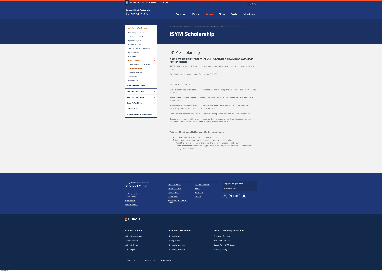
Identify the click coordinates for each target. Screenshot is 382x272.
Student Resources (174, 184)
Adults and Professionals (136, 97)
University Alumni (176, 236)
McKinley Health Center (223, 240)
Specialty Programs (135, 41)
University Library (220, 249)
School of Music (137, 13)
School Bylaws (173, 196)
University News (131, 245)
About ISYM (132, 77)
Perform (196, 13)
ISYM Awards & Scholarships (140, 65)
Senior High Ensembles (136, 33)
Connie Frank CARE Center (224, 245)
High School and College (135, 91)
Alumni (197, 188)
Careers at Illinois (131, 240)
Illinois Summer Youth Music (137, 28)
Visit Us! (198, 196)
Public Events (249, 13)
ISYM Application (134, 61)
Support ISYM (133, 80)
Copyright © (149, 260)
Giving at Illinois (175, 240)
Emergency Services (222, 236)
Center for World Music (135, 103)
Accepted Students (135, 73)
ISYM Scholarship (136, 69)
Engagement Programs (184, 26)
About (222, 13)
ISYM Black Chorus (134, 45)
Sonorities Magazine (202, 184)
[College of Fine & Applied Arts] (146, 10)
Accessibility (166, 260)
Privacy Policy (131, 260)
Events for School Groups (136, 85)
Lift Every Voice (132, 109)
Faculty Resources (174, 188)
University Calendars (177, 245)
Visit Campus (130, 249)
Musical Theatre (133, 53)
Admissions (181, 13)
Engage (209, 13)
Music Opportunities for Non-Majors (139, 114)
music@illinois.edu (131, 204)
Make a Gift (199, 192)
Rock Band (132, 57)
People (234, 13)
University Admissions (133, 236)
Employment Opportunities (233, 184)
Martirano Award (230, 189)
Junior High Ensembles (136, 37)
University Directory (177, 249)
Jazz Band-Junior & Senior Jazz (139, 49)
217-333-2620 (130, 200)
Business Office (173, 192)
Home (172, 26)
